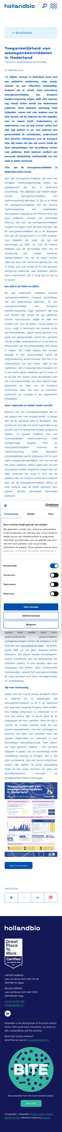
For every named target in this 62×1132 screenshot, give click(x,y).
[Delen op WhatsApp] (24, 897)
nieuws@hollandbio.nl (38, 1040)
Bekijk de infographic (18, 865)
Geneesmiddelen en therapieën (32, 62)
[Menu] (52, 6)
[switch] (54, 575)
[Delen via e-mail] (50, 897)
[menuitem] (43, 6)
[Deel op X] (11, 897)
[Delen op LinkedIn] (37, 897)
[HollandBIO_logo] (20, 6)
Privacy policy (38, 1114)
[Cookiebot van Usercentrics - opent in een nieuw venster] (45, 506)
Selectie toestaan (31, 615)
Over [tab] (50, 513)
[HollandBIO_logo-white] (22, 927)
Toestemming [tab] (11, 513)
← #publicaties (22, 32)
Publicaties (10, 62)
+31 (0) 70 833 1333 (14, 1001)
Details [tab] (31, 513)
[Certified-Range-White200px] (13, 954)
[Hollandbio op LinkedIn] (8, 1014)
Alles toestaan (31, 607)
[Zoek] (43, 6)
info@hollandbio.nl (14, 1005)
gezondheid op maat (32, 645)
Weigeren (31, 624)
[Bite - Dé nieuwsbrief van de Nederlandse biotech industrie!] (31, 1069)
